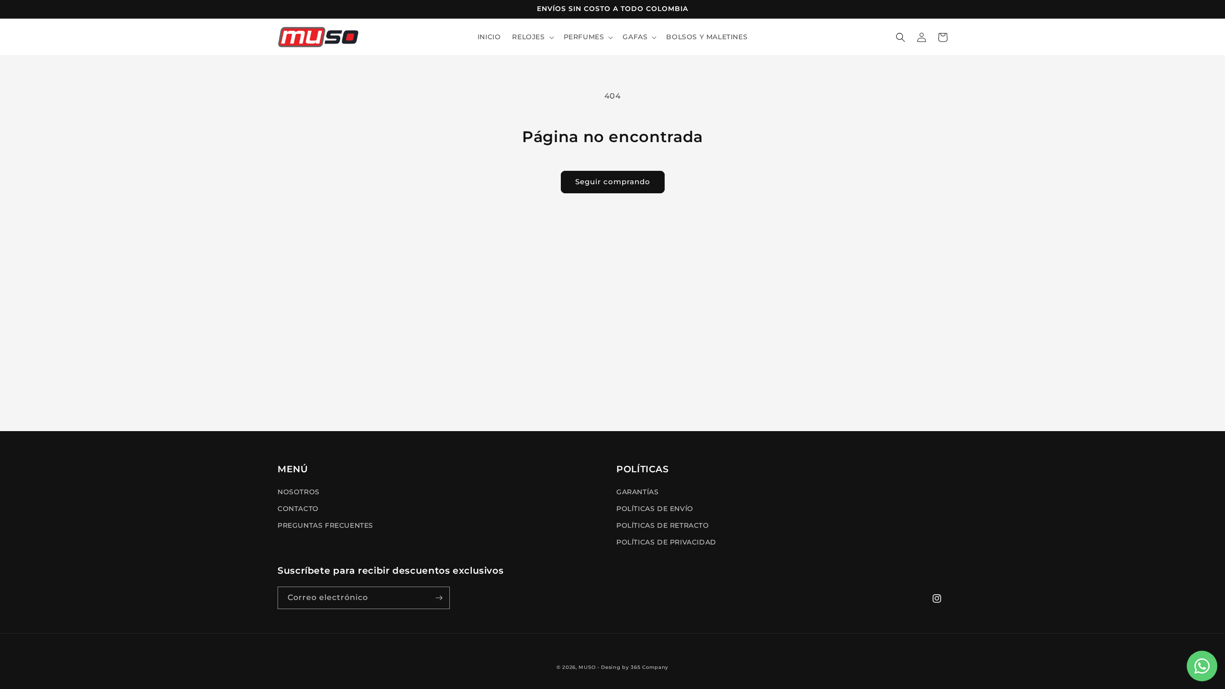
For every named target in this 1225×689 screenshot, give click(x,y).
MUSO (587, 667)
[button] (531, 37)
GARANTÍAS (637, 492)
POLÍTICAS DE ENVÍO (654, 508)
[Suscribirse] (438, 598)
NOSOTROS (299, 492)
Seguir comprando (612, 181)
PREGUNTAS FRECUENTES (325, 525)
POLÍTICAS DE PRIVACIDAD (666, 542)
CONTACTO (298, 508)
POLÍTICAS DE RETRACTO (662, 525)
